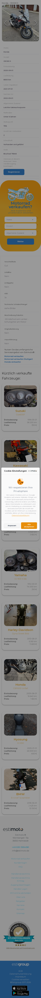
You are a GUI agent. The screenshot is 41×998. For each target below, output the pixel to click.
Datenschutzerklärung (20, 515)
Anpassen (12, 526)
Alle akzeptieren (29, 525)
